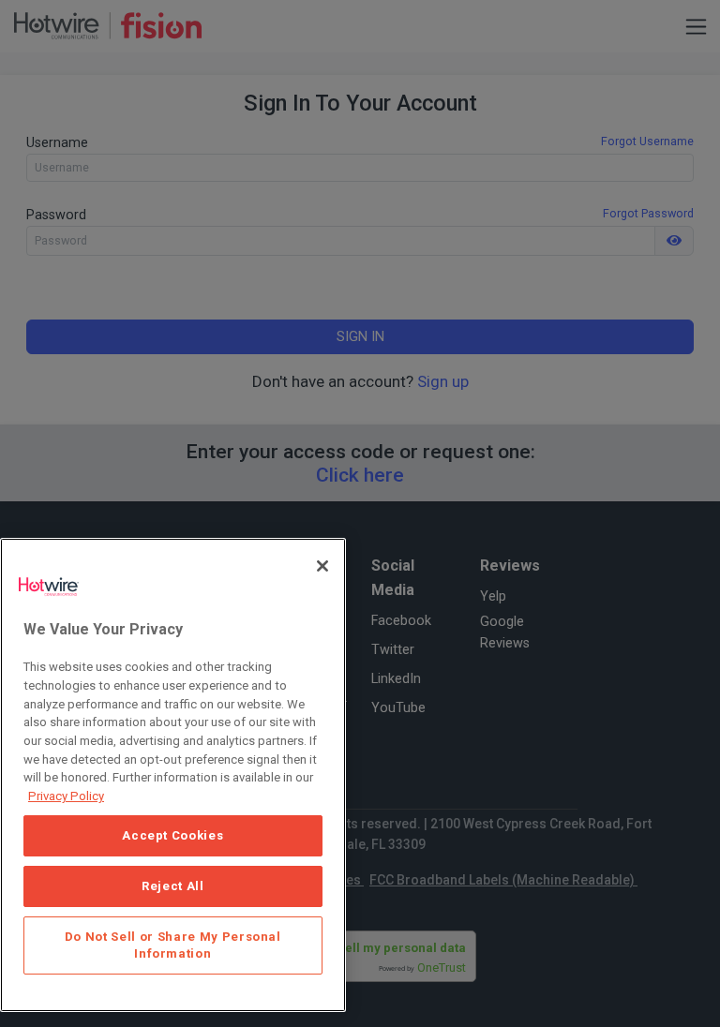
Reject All (173, 886)
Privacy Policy (66, 796)
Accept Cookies (172, 835)
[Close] (322, 566)
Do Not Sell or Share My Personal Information (173, 945)
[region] (173, 775)
